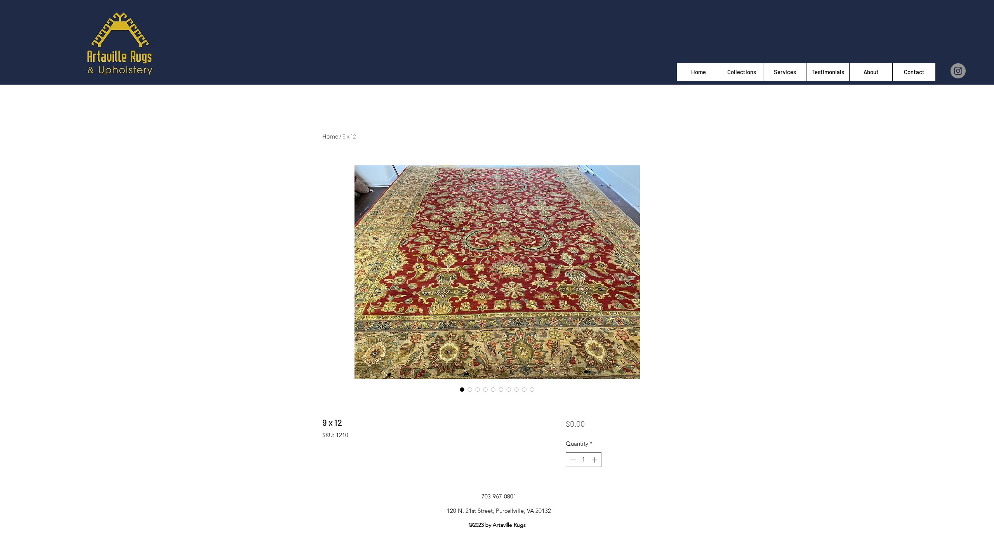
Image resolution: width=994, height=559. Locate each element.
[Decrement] (572, 460)
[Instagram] (958, 70)
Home (330, 136)
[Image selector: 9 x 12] (462, 389)
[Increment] (595, 460)
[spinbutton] (583, 460)
